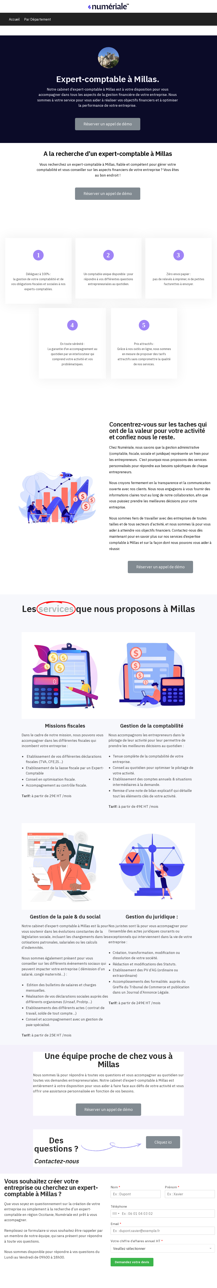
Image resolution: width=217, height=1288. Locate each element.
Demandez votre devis (132, 1262)
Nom (115, 1187)
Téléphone (119, 1206)
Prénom (172, 1187)
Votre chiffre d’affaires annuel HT (137, 1241)
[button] (107, 124)
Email (116, 1224)
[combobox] (116, 1213)
